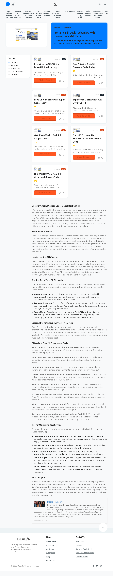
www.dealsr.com (40, 520)
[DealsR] (56, 4)
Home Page (51, 541)
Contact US (50, 560)
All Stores (50, 549)
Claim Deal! (45, 80)
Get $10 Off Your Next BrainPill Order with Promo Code (87, 138)
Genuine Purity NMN (84, 549)
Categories (50, 553)
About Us (50, 545)
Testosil (79, 545)
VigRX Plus (80, 541)
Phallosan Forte (82, 557)
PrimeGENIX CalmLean (85, 553)
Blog (48, 557)
